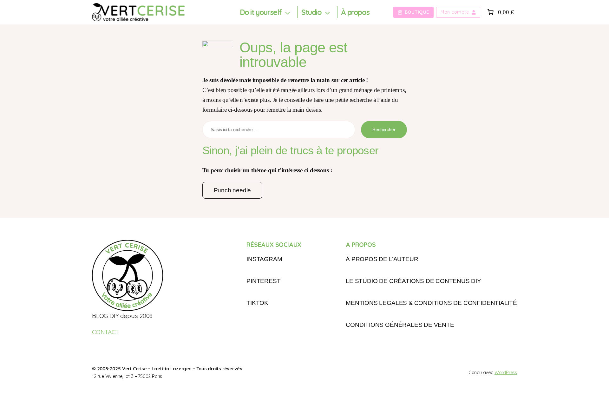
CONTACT (105, 332)
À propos (355, 12)
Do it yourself (261, 12)
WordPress (505, 372)
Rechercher (383, 129)
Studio (311, 12)
